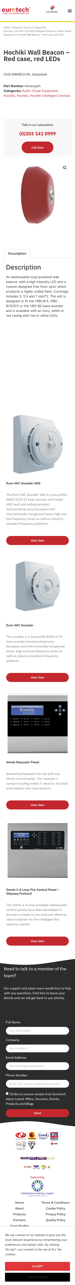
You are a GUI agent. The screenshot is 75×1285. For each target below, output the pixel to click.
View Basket (52, 11)
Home (7, 27)
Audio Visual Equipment (40, 91)
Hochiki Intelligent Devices (40, 31)
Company (12, 1040)
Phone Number (16, 1075)
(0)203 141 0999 (37, 133)
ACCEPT (37, 1266)
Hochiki (19, 31)
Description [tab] (17, 253)
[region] (37, 1256)
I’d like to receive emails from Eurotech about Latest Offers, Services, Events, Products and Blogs (36, 1098)
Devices (28, 27)
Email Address (16, 1057)
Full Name (13, 1022)
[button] (69, 10)
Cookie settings (37, 1277)
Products (17, 27)
